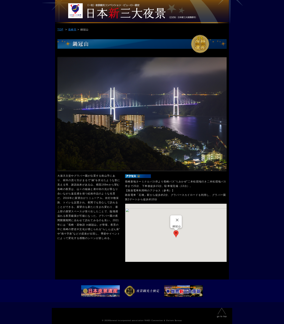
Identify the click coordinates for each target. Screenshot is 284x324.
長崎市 (72, 29)
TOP (142, 11)
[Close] (177, 220)
